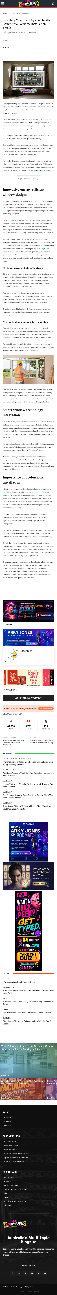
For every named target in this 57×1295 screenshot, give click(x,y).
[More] (48, 54)
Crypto (6, 1009)
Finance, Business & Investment (17, 759)
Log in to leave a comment (28, 698)
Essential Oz (8, 979)
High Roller (8, 987)
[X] (38, 1273)
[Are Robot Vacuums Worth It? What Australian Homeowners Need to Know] (23, 1089)
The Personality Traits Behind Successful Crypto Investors (27, 1013)
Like (11, 720)
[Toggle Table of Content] (35, 179)
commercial (41, 170)
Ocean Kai (13, 33)
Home (5, 13)
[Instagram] (18, 1273)
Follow (28, 720)
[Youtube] (44, 1273)
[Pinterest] (25, 1273)
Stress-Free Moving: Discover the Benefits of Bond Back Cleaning (41, 741)
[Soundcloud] (31, 1273)
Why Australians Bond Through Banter (19, 982)
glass (14, 223)
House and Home (23, 13)
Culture (6, 1018)
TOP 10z (12, 13)
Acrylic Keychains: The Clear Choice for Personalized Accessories (13, 742)
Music (5, 998)
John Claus (5, 1098)
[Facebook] (12, 1273)
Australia (7, 781)
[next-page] (8, 814)
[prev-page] (4, 814)
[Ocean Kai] (5, 32)
